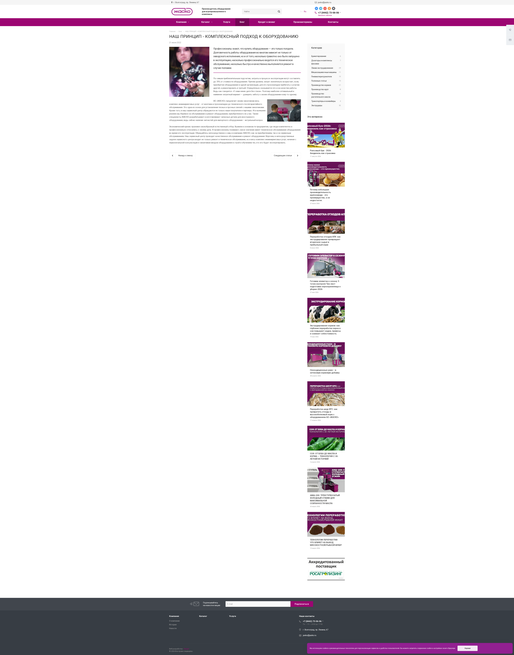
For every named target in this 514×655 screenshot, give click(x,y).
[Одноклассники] (329, 8)
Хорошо (468, 648)
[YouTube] (325, 8)
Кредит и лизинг (266, 22)
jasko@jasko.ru (324, 2)
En (301, 11)
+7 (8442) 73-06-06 (328, 12)
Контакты (333, 22)
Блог (242, 22)
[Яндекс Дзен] (333, 8)
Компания (181, 22)
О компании (174, 621)
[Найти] (278, 11)
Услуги (226, 22)
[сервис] (189, 48)
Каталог (205, 22)
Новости (173, 628)
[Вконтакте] (316, 8)
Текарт (186, 649)
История (173, 625)
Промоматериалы (302, 22)
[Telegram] (320, 8)
